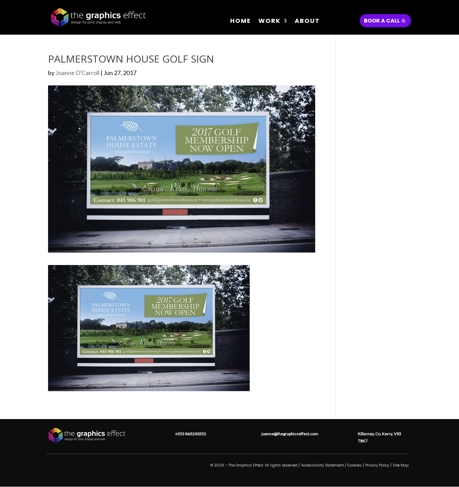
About (307, 21)
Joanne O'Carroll (77, 72)
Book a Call (382, 21)
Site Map (401, 465)
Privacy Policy (377, 465)
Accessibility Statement (322, 465)
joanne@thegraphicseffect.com (289, 433)
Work (269, 21)
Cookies (354, 465)
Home (240, 21)
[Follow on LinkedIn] (87, 469)
